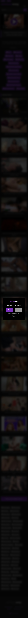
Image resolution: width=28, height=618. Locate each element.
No (18, 309)
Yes (9, 309)
